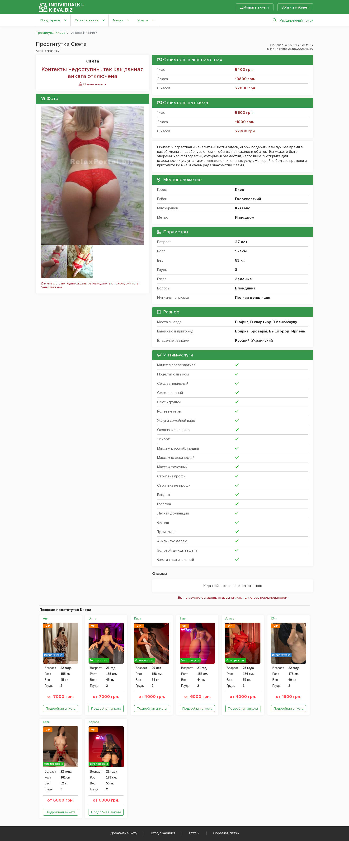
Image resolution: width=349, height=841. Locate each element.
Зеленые (243, 279)
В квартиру (260, 322)
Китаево (242, 208)
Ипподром (244, 217)
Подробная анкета (60, 708)
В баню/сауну (285, 322)
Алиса (229, 618)
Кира (137, 618)
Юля (274, 618)
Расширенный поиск (296, 20)
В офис (241, 322)
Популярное (50, 20)
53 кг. (240, 260)
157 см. (241, 251)
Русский (242, 340)
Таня (183, 618)
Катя (46, 722)
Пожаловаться (94, 84)
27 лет (241, 242)
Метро (118, 20)
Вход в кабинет (163, 833)
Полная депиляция (252, 297)
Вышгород (279, 331)
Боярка (242, 331)
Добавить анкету (254, 7)
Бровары (258, 331)
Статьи (194, 833)
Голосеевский (248, 199)
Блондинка (245, 288)
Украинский (262, 340)
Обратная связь (226, 833)
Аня (45, 618)
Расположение (87, 20)
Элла (92, 618)
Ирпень (298, 331)
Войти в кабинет (295, 7)
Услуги (142, 20)
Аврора (94, 722)
